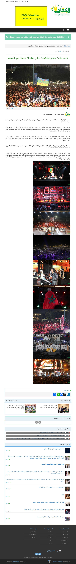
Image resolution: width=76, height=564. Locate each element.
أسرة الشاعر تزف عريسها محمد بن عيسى (52, 464)
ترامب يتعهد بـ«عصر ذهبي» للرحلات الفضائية (51, 487)
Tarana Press (16, 562)
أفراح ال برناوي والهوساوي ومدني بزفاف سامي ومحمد (48, 502)
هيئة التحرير (33, 532)
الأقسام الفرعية (48, 529)
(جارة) (62, 494)
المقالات (50, 532)
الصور (51, 540)
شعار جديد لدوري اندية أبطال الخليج (54, 449)
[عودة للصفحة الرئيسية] (60, 10)
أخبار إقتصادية (64, 540)
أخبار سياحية (65, 543)
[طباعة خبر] (63, 109)
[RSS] (36, 422)
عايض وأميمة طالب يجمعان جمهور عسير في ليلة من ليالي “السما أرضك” (44, 509)
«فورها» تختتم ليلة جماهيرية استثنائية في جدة (50, 517)
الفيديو (50, 535)
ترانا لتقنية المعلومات (57, 562)
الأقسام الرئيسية (64, 529)
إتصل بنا (34, 538)
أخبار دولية (67, 46)
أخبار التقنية (65, 538)
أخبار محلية (65, 532)
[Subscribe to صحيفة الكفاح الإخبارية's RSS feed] (39, 422)
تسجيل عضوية (32, 535)
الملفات (50, 543)
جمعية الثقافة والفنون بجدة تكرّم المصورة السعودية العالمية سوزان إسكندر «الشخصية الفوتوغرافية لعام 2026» (35, 480)
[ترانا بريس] (49, 562)
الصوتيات (50, 538)
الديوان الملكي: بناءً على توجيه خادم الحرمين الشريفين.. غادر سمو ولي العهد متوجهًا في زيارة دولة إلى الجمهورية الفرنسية (36, 472)
